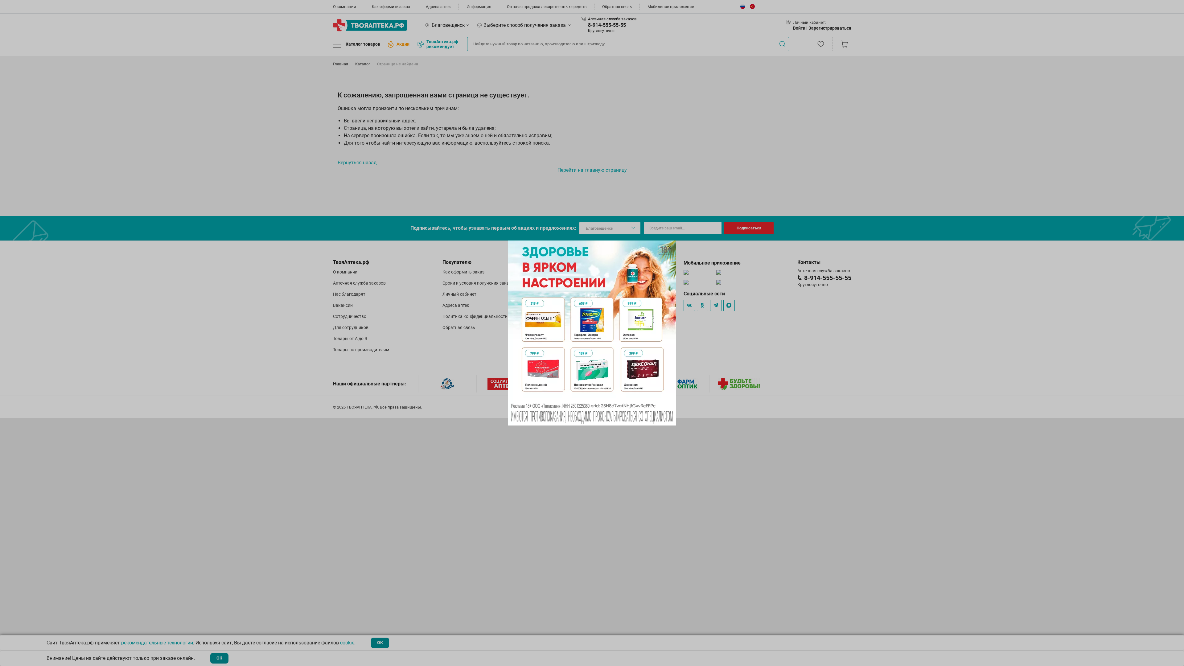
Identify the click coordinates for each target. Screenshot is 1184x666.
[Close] (669, 247)
